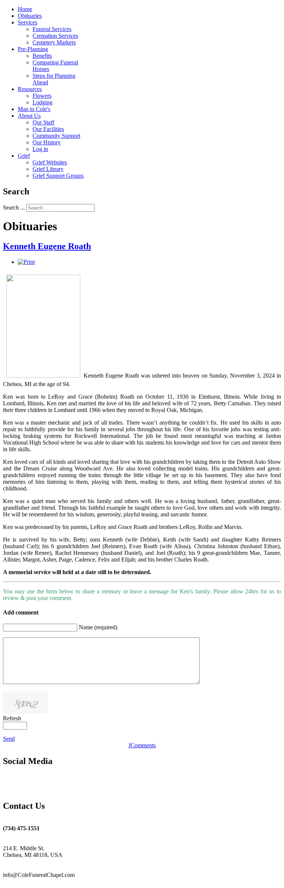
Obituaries (30, 16)
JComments (142, 745)
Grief (24, 156)
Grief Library (48, 169)
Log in (40, 149)
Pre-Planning (33, 49)
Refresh (12, 718)
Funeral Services (52, 29)
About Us (29, 116)
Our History (47, 142)
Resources (30, 89)
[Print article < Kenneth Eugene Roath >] (26, 262)
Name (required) (98, 627)
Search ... (14, 207)
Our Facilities (48, 129)
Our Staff (43, 122)
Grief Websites (50, 162)
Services (27, 22)
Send (9, 738)
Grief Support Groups (58, 175)
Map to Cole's (34, 109)
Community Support (56, 136)
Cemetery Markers (54, 42)
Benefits (42, 56)
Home (25, 9)
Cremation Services (55, 36)
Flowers (42, 96)
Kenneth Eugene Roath (47, 246)
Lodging (43, 102)
